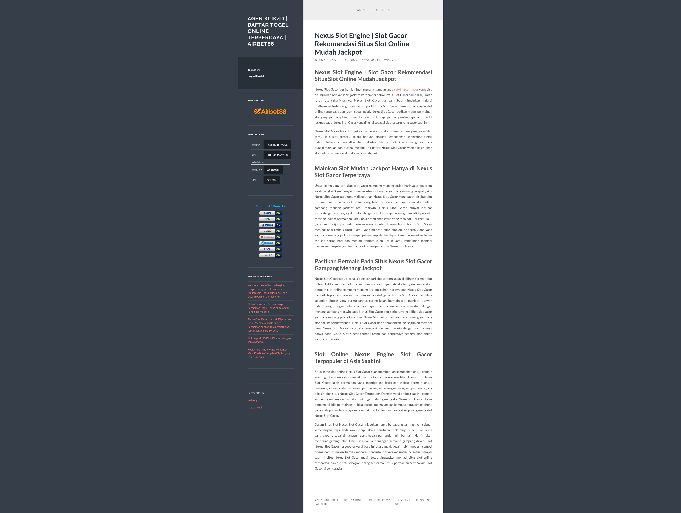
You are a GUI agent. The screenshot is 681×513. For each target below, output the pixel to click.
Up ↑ (398, 504)
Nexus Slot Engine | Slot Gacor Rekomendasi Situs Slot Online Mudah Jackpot (362, 43)
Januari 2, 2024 (326, 60)
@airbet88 (273, 169)
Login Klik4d (256, 76)
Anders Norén (419, 500)
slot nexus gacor (407, 89)
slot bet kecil (255, 407)
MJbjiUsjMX (349, 60)
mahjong (253, 400)
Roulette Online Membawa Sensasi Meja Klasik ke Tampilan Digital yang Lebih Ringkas (269, 353)
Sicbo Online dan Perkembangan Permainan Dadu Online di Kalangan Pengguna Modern (268, 307)
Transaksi (254, 70)
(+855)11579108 (277, 144)
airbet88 (272, 179)
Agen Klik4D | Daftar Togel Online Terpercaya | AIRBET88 (268, 31)
